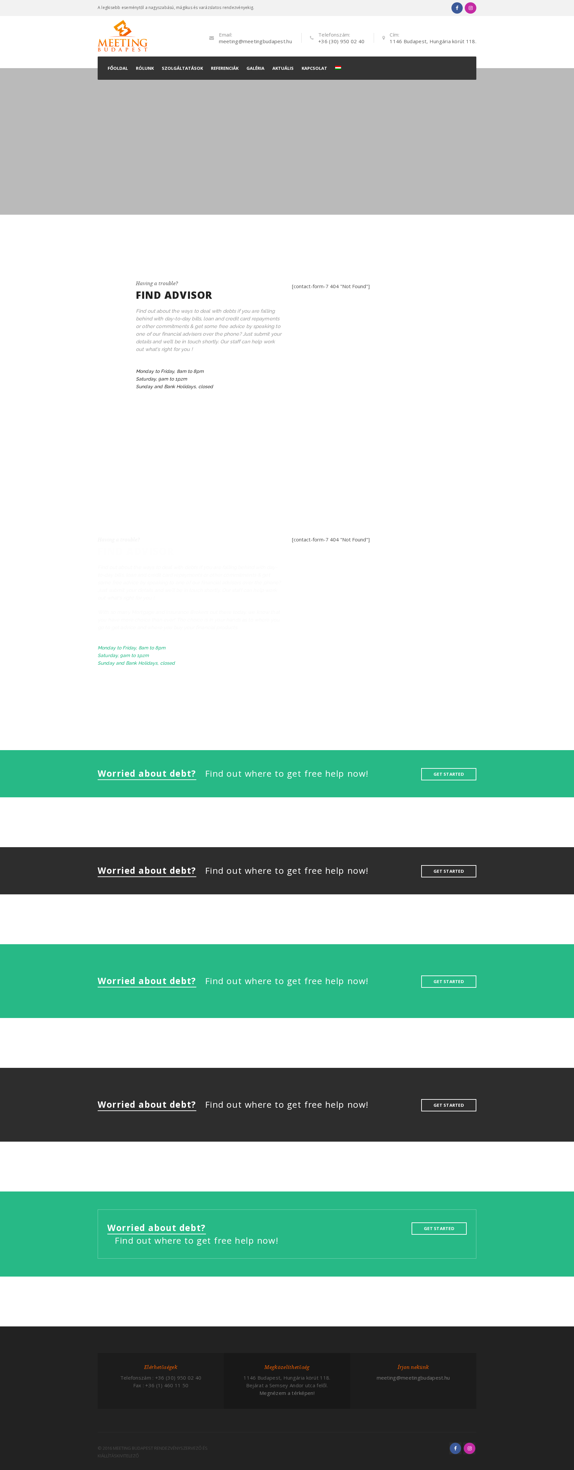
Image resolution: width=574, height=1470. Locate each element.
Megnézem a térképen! (287, 1393)
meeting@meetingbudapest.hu (255, 41)
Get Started (448, 774)
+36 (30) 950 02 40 (341, 41)
